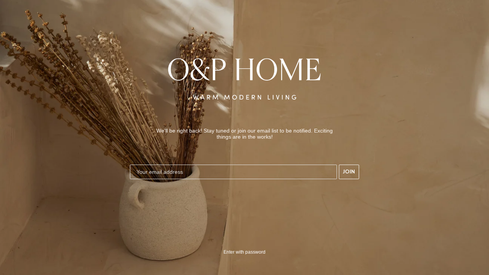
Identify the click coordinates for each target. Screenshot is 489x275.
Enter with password (244, 252)
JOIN (349, 171)
